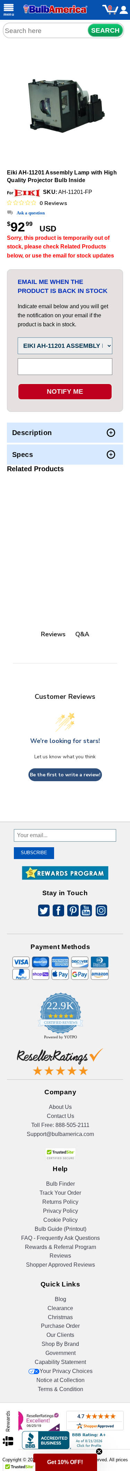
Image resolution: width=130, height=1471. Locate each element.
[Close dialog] (119, 676)
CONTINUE (65, 778)
